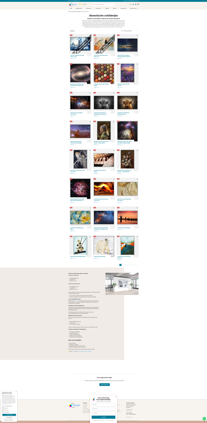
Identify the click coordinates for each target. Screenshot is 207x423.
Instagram (129, 0)
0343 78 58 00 (71, 0)
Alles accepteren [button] (9, 414)
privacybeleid (105, 420)
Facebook (125, 0)
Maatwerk (107, 8)
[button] (204, 418)
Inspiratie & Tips (133, 8)
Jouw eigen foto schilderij (88, 409)
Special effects (123, 8)
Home (71, 8)
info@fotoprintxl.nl (77, 0)
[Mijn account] (133, 4)
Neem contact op (104, 384)
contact (73, 351)
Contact (130, 4)
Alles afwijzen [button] (9, 417)
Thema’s (114, 8)
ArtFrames (77, 300)
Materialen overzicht (87, 412)
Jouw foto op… (98, 8)
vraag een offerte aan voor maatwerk (84, 351)
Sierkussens (88, 8)
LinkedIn (133, 0)
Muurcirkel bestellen (87, 411)
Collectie (84, 407)
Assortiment (73, 11)
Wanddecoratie (78, 8)
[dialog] (9, 406)
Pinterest (137, 0)
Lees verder (10, 403)
